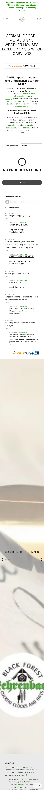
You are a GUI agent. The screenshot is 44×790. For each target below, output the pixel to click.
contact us (27, 128)
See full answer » (16, 232)
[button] (10, 235)
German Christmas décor (25, 93)
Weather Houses (21, 106)
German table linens (14, 101)
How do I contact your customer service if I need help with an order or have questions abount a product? (21, 245)
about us (15, 125)
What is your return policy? (17, 273)
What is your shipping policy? (18, 215)
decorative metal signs (18, 96)
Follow (7, 218)
